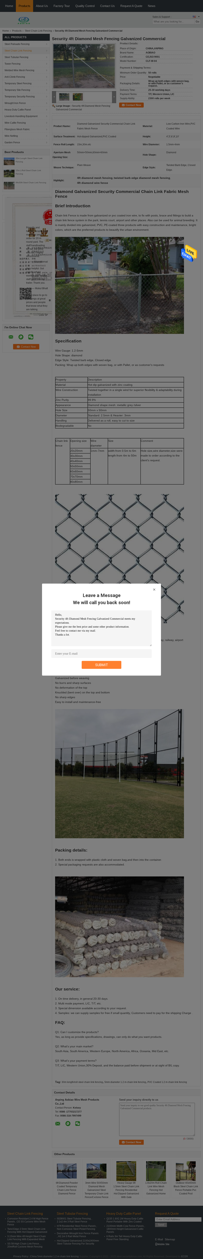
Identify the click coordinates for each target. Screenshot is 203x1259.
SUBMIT (101, 665)
